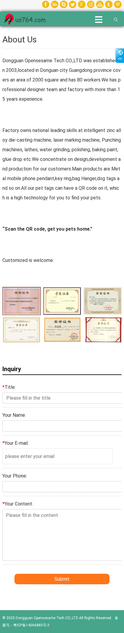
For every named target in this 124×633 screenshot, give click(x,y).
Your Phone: (14, 476)
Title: (9, 387)
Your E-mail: (15, 443)
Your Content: (17, 504)
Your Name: (14, 415)
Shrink (120, 55)
